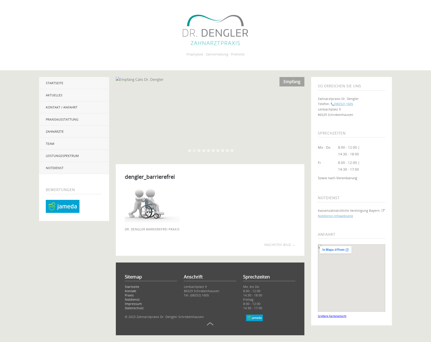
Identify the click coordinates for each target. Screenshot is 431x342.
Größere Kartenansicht (332, 316)
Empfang (292, 81)
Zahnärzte (55, 131)
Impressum (133, 304)
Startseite (54, 83)
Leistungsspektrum (62, 156)
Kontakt (130, 291)
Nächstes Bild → (279, 245)
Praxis (129, 295)
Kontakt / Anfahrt (61, 107)
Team (50, 143)
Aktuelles (54, 95)
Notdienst (55, 168)
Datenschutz (134, 308)
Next (295, 116)
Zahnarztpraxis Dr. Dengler (215, 30)
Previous (124, 116)
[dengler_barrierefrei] (152, 221)
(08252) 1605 (343, 104)
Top (210, 324)
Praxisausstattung (62, 119)
